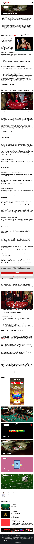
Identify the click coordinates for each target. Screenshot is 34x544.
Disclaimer (11, 535)
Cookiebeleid (14, 276)
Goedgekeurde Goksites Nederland (20, 535)
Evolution (19, 124)
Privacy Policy (18, 276)
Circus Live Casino (14, 309)
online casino (14, 35)
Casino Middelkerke (15, 513)
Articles (9, 494)
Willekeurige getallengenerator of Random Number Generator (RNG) (15, 469)
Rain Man (3, 338)
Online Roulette (7, 419)
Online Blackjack (7, 453)
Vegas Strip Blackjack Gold (17, 521)
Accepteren (17, 272)
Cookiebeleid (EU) (29, 535)
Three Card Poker (24, 113)
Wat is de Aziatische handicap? (10, 487)
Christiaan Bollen (11, 493)
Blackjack (13, 506)
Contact (8, 535)
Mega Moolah (6, 436)
